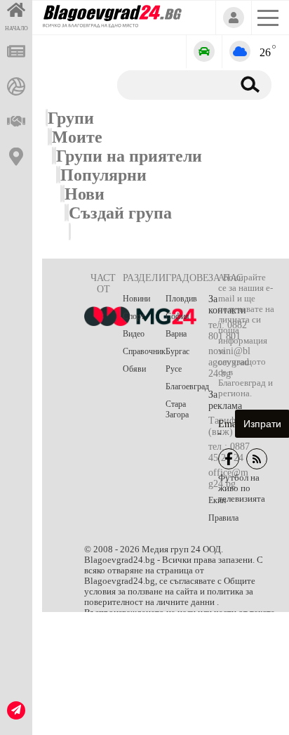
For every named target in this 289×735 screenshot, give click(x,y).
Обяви (134, 369)
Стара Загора (177, 409)
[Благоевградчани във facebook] (228, 458)
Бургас (177, 351)
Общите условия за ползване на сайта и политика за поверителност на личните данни (169, 591)
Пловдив (181, 299)
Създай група (120, 213)
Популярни (103, 175)
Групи (71, 118)
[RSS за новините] (256, 458)
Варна (176, 334)
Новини (136, 299)
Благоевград (187, 386)
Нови (85, 194)
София (177, 316)
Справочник (144, 351)
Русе (174, 369)
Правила (223, 518)
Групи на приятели (129, 156)
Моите (77, 137)
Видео (133, 334)
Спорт (133, 316)
